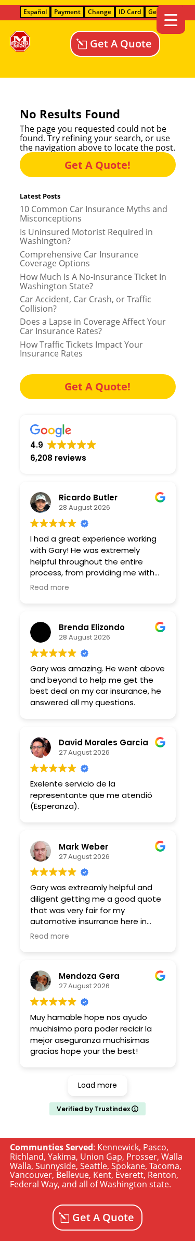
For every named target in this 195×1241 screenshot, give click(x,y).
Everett (129, 1175)
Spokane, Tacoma (145, 1166)
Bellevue (72, 1175)
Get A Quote (121, 43)
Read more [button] (49, 588)
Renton (162, 1175)
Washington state (134, 1184)
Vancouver (31, 1175)
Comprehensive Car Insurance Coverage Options (79, 259)
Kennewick (118, 1147)
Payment (67, 11)
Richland (27, 1156)
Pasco (154, 1147)
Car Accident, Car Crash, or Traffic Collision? (85, 303)
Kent (102, 1175)
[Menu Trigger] (171, 19)
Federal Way (34, 1184)
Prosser (141, 1156)
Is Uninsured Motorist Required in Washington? (86, 236)
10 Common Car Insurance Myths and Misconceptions (93, 213)
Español (35, 11)
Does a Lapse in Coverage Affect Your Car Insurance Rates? (93, 326)
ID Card (130, 11)
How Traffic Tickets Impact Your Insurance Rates (81, 349)
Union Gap (101, 1156)
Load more (97, 1085)
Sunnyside (55, 1166)
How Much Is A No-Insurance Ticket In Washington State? (93, 281)
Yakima (62, 1156)
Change (99, 11)
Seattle (93, 1166)
